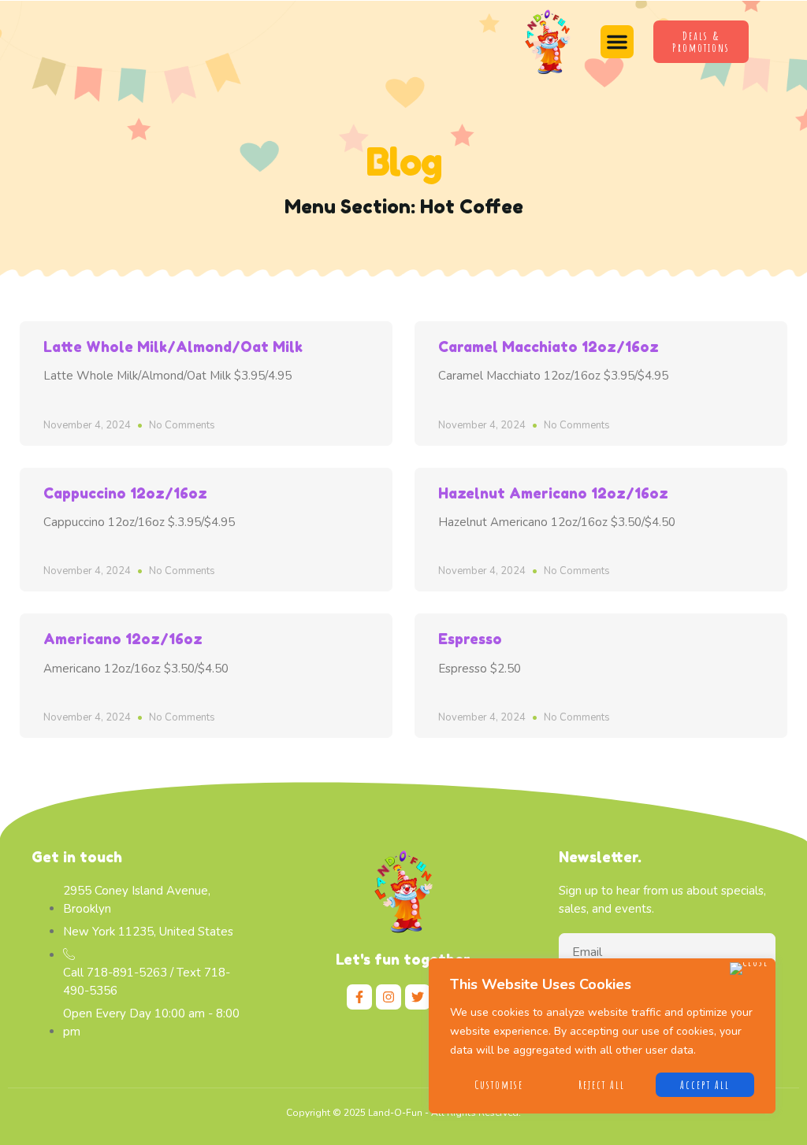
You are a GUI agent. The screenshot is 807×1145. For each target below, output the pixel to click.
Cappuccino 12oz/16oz (125, 493)
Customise (498, 1084)
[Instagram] (388, 997)
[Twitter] (417, 997)
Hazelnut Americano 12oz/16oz (553, 493)
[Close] (749, 968)
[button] (617, 41)
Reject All (601, 1084)
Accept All (705, 1084)
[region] (602, 1036)
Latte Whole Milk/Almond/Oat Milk (173, 346)
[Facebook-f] (359, 997)
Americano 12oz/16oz (123, 638)
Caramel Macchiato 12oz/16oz (548, 346)
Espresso (470, 638)
